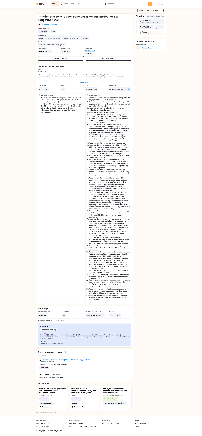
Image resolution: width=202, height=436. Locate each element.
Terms (137, 426)
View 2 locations (107, 58)
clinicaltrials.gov (51, 412)
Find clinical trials (42, 423)
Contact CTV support (110, 423)
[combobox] (82, 4)
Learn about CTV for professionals (82, 426)
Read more (84, 82)
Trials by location (42, 426)
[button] (64, 38)
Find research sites (76, 423)
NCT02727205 (90, 51)
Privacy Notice (140, 423)
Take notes (59, 58)
